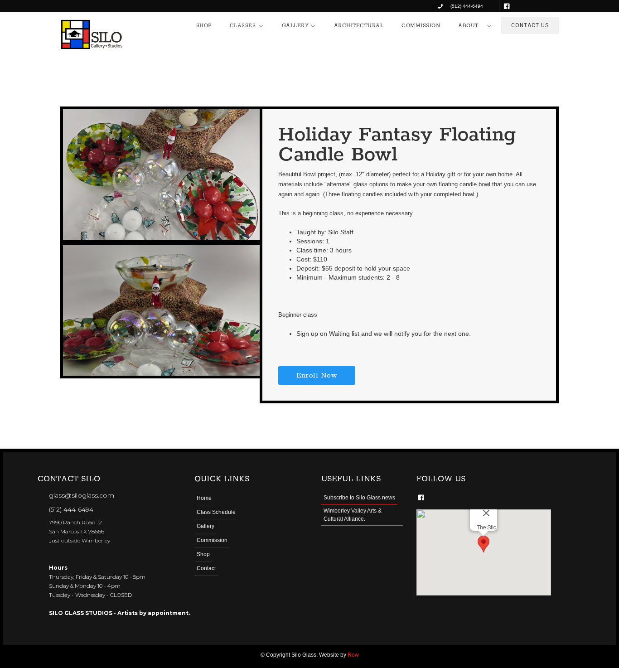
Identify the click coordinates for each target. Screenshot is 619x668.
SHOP (204, 25)
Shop (203, 554)
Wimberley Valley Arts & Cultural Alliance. (353, 515)
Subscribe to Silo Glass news (359, 497)
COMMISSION (420, 25)
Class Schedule (216, 512)
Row (353, 655)
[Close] (486, 513)
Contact (206, 568)
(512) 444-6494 (71, 509)
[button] (247, 26)
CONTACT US (530, 25)
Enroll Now (316, 375)
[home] (92, 34)
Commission (212, 540)
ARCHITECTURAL (359, 25)
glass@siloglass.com (81, 495)
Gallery (205, 526)
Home (204, 498)
